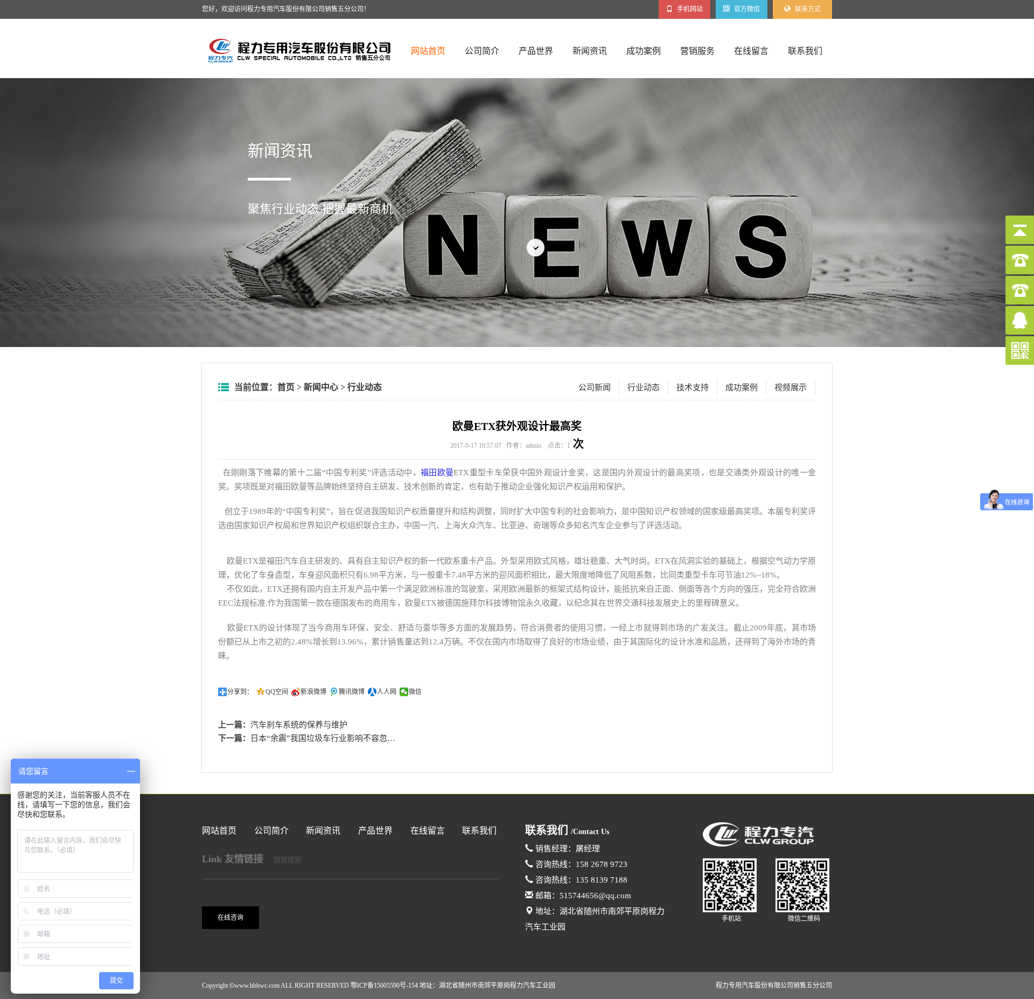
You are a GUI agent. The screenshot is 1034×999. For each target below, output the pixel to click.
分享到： (240, 692)
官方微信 (746, 9)
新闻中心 (321, 387)
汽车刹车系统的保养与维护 (298, 724)
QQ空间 (277, 692)
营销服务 (697, 51)
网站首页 (428, 51)
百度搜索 (288, 860)
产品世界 (536, 51)
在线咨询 (230, 917)
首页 (286, 387)
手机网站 (689, 9)
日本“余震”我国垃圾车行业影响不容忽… (322, 738)
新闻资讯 (589, 51)
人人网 (386, 692)
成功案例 (643, 51)
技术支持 (692, 387)
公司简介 (482, 51)
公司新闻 (594, 387)
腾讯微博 (352, 692)
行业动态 (364, 387)
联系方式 (807, 9)
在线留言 (751, 51)
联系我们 (805, 51)
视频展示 (790, 387)
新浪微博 (313, 692)
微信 (415, 692)
